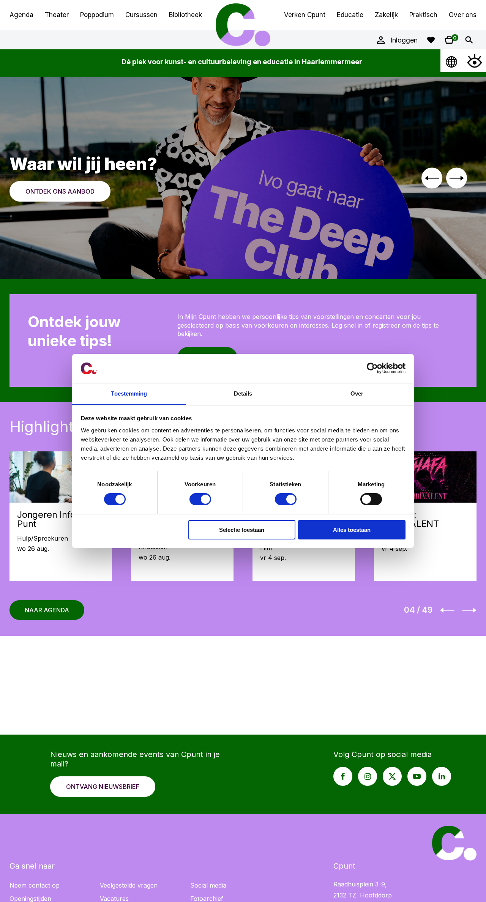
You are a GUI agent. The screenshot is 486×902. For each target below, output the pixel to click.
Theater (57, 15)
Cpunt (243, 24)
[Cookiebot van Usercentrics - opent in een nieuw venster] (372, 368)
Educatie (350, 15)
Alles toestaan (352, 530)
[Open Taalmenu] (451, 60)
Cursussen (141, 15)
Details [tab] (243, 393)
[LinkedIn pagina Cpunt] (441, 776)
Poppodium (97, 15)
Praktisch (423, 15)
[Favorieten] (431, 40)
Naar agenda (47, 610)
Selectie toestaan (241, 530)
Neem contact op (34, 885)
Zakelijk (386, 15)
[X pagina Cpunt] (392, 776)
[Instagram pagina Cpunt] (367, 776)
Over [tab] (356, 393)
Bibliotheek (185, 15)
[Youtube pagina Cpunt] (416, 776)
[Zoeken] (469, 40)
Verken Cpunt (304, 15)
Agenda (21, 15)
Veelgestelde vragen (129, 885)
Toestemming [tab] (129, 393)
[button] (431, 177)
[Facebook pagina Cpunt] (342, 776)
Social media (208, 885)
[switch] (200, 499)
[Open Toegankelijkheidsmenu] (474, 60)
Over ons (463, 15)
